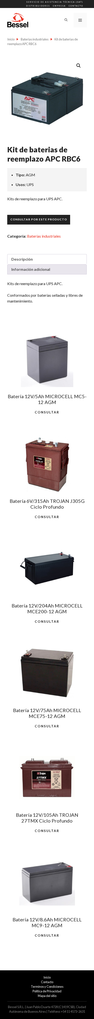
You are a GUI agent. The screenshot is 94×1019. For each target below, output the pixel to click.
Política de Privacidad (47, 991)
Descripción (22, 259)
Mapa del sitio (47, 996)
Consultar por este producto (38, 219)
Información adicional (30, 269)
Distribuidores (38, 6)
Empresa (59, 6)
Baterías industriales (34, 39)
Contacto (76, 6)
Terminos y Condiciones (47, 986)
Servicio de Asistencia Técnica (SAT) (54, 2)
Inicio (10, 39)
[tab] (47, 259)
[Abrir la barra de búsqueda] (66, 20)
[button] (78, 65)
